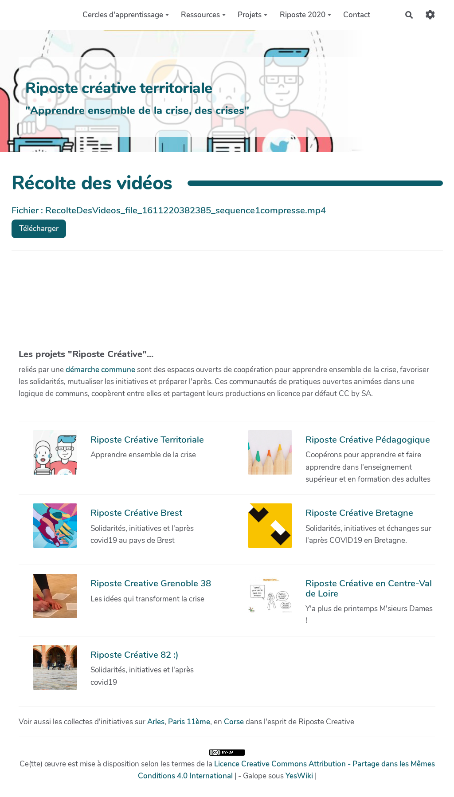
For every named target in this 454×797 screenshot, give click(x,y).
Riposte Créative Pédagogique (367, 439)
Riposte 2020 (302, 15)
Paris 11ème (189, 722)
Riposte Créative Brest (136, 512)
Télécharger (39, 229)
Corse (234, 722)
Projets (250, 15)
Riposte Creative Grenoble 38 (150, 583)
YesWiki (299, 776)
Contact (356, 15)
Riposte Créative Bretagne (359, 512)
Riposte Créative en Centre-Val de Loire (368, 588)
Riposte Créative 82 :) (134, 654)
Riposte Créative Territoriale (147, 439)
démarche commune (100, 370)
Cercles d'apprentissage (122, 15)
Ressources (200, 15)
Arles (155, 722)
